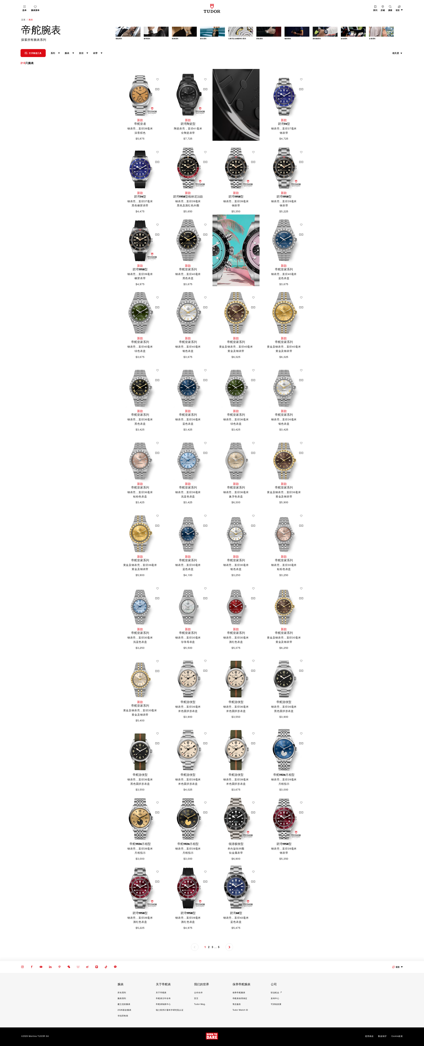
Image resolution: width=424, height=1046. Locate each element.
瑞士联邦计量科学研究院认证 (169, 1009)
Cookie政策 (397, 1036)
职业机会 (275, 992)
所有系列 (122, 992)
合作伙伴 (198, 992)
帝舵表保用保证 (240, 998)
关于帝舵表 (161, 992)
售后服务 (237, 1004)
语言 (398, 966)
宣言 (196, 998)
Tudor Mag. (200, 1004)
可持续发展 (276, 1004)
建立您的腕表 (124, 1004)
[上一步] (122, 33)
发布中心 (275, 998)
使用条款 (369, 1036)
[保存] (158, 79)
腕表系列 (122, 998)
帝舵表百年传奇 (163, 998)
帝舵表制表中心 (163, 1004)
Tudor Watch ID (240, 1009)
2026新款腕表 (124, 1009)
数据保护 (382, 1036)
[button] (390, 8)
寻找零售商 (123, 1015)
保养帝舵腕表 (239, 992)
